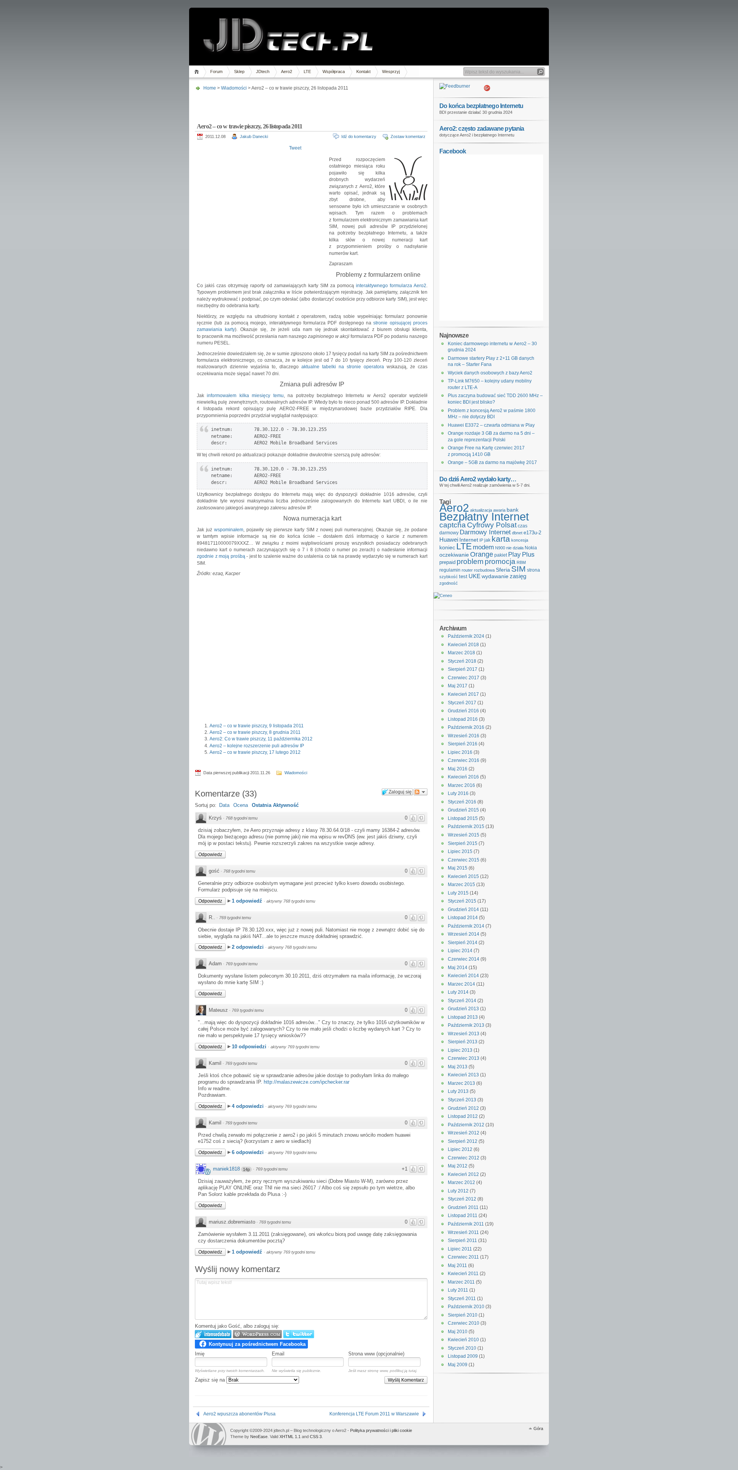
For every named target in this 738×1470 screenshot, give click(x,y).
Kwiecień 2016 (463, 777)
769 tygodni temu (235, 917)
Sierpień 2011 (462, 1240)
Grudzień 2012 (463, 1108)
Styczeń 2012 (462, 1199)
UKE (474, 576)
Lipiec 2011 (460, 1249)
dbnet (517, 532)
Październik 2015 (466, 826)
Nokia (531, 547)
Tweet (295, 148)
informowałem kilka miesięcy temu (245, 395)
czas (522, 526)
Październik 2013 (466, 1025)
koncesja (519, 540)
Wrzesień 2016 (463, 735)
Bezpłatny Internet (484, 517)
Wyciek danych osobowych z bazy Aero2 (490, 373)
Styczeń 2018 (462, 661)
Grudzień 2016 (463, 710)
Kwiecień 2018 (463, 644)
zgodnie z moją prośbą (221, 556)
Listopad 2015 (463, 818)
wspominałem (228, 529)
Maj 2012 (457, 1166)
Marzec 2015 (461, 884)
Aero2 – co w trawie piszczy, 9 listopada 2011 (256, 725)
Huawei (448, 539)
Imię (199, 1354)
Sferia (503, 570)
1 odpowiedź (248, 901)
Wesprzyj (391, 71)
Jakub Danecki (254, 136)
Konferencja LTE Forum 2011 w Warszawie (374, 1414)
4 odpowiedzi (248, 1106)
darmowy (449, 532)
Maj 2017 (457, 685)
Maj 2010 (457, 1331)
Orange (481, 554)
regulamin (449, 570)
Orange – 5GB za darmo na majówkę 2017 (492, 462)
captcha (452, 525)
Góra (538, 1428)
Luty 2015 (458, 893)
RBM (521, 562)
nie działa (515, 547)
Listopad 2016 (463, 719)
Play (514, 554)
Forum (216, 71)
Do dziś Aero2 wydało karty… (477, 479)
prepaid (447, 562)
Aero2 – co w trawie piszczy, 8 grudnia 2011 (255, 732)
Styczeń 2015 (462, 901)
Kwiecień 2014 (463, 975)
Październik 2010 (466, 1306)
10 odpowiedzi (250, 1046)
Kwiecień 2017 (463, 694)
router (467, 570)
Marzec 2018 (461, 652)
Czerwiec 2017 (463, 677)
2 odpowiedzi (248, 947)
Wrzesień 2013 (463, 1033)
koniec (447, 547)
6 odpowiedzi (248, 1152)
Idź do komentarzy (358, 136)
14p (246, 1169)
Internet (468, 540)
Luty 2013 (458, 1091)
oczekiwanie (454, 555)
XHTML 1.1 (290, 1436)
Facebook (452, 151)
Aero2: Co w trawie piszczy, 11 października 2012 (260, 739)
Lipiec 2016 (460, 752)
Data (224, 805)
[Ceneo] (443, 595)
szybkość (448, 576)
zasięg (518, 576)
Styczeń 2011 (462, 1298)
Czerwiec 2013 (463, 1058)
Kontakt (363, 71)
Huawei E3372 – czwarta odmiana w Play (491, 425)
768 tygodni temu (242, 818)
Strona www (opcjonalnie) (376, 1354)
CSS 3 (316, 1436)
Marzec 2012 (461, 1182)
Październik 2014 (466, 926)
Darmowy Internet (485, 532)
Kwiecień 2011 (463, 1273)
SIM (518, 569)
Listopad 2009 (463, 1356)
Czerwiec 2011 (463, 1257)
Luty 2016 (458, 793)
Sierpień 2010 (462, 1315)
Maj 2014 (457, 967)
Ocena (240, 805)
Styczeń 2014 (462, 1000)
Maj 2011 (457, 1265)
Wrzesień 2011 (463, 1232)
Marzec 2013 (461, 1083)
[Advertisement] (310, 104)
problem (470, 561)
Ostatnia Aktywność (275, 805)
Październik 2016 (466, 727)
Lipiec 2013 (460, 1050)
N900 (500, 547)
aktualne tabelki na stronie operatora (344, 366)
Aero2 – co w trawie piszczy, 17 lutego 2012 (255, 752)
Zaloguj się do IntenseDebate (213, 1334)
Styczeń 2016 (462, 802)
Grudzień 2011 (463, 1207)
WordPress (208, 1434)
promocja (500, 561)
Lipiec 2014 (460, 950)
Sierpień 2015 (462, 843)
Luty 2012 (458, 1191)
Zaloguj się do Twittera (298, 1334)
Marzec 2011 (461, 1282)
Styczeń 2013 (462, 1099)
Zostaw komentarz (408, 136)
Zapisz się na (210, 1380)
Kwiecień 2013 (463, 1075)
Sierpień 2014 (462, 942)
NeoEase (259, 1436)
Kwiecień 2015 (463, 876)
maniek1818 (226, 1169)
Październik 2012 (466, 1124)
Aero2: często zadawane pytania (481, 128)
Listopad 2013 (463, 1017)
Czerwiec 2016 (463, 760)
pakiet (500, 555)
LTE (307, 71)
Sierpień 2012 (462, 1141)
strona (533, 570)
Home (197, 72)
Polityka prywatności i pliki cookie (381, 1430)
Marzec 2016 (461, 785)
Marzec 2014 (461, 984)
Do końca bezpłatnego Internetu (481, 105)
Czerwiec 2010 (463, 1323)
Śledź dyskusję (420, 791)
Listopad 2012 (463, 1116)
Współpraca (333, 71)
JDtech (262, 71)
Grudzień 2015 (463, 810)
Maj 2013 (457, 1066)
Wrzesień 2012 (463, 1133)
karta (501, 538)
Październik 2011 (466, 1224)
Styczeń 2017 (462, 702)
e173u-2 (532, 532)
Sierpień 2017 (462, 669)
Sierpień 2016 (462, 744)
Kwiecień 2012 (463, 1174)
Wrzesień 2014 (463, 934)
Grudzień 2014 (463, 909)
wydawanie (495, 576)
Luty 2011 (458, 1290)
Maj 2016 (457, 769)
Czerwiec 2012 (463, 1158)
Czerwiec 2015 (463, 860)
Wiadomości (234, 88)
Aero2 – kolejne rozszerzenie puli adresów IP (256, 745)
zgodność (448, 583)
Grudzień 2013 (463, 1008)
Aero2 (286, 71)
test (463, 576)
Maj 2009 (457, 1364)
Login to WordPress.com (257, 1334)
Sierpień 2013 (462, 1041)
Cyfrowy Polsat (492, 525)
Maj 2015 (457, 868)
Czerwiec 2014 (463, 959)
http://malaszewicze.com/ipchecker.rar (306, 1082)
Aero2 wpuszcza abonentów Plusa (239, 1414)
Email (278, 1354)
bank (513, 510)
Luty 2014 (458, 992)
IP (481, 540)
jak (487, 540)
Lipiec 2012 (460, 1149)
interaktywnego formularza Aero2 (391, 285)
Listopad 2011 (462, 1215)
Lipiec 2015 (460, 851)
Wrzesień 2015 (463, 835)
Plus (528, 554)
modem (483, 547)
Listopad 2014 (463, 917)
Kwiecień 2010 (463, 1339)
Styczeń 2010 (462, 1348)
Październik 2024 (466, 636)
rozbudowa (484, 570)
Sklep (239, 71)
